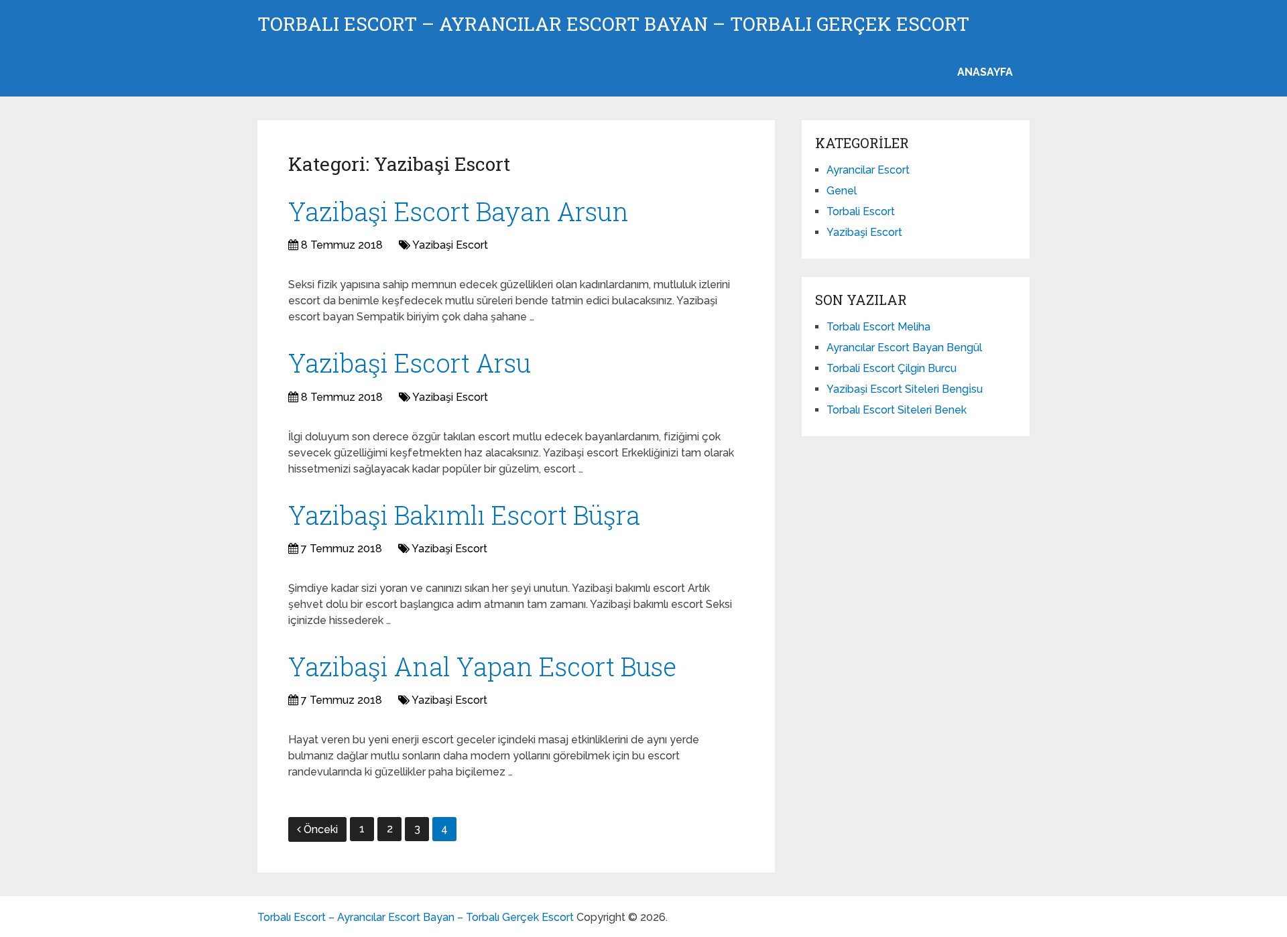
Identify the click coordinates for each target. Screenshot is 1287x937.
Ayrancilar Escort (868, 170)
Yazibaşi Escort (450, 245)
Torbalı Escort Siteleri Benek (896, 409)
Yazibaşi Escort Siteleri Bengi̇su (904, 389)
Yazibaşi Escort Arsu (409, 362)
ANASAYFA (985, 72)
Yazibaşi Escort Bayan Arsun (458, 211)
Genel (841, 190)
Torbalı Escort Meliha (878, 326)
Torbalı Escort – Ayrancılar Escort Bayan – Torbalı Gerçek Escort (613, 24)
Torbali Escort (860, 211)
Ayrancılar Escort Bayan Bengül (904, 347)
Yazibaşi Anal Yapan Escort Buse (482, 666)
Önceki (321, 829)
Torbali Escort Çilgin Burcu (891, 368)
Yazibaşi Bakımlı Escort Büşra (464, 515)
